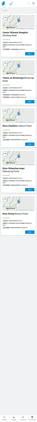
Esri (26, 28)
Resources (32, 420)
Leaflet (16, 28)
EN (33, 3)
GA (29, 3)
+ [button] (5, 17)
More (29, 54)
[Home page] (3, 3)
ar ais (5, 10)
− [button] (5, 20)
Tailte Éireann (31, 28)
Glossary (23, 420)
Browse (13, 420)
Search (4, 420)
